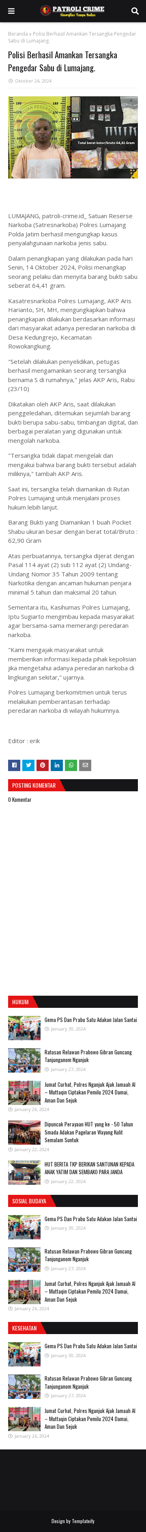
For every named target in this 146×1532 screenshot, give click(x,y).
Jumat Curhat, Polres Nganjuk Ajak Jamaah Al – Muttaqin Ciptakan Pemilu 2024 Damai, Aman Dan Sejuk (90, 1092)
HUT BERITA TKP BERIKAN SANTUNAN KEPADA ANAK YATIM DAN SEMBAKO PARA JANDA (89, 1168)
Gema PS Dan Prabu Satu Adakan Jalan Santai (91, 1020)
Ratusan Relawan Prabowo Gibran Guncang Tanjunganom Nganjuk (88, 1056)
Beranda (18, 33)
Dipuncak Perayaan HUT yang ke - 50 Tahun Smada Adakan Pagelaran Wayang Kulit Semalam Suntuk (89, 1132)
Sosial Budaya (29, 1200)
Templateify (83, 1520)
